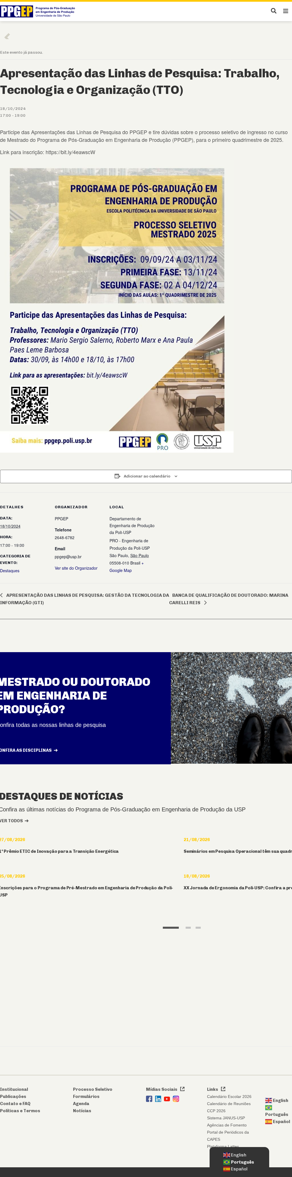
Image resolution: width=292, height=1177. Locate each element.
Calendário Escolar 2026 (229, 1096)
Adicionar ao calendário (147, 476)
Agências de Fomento (227, 1125)
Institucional (14, 1089)
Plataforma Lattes (223, 1146)
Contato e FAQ (15, 1103)
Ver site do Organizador (76, 568)
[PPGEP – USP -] (39, 11)
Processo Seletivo (92, 1089)
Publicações (13, 1096)
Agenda (81, 1103)
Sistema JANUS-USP (226, 1118)
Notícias (82, 1110)
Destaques (9, 570)
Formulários (86, 1096)
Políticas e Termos (20, 1110)
